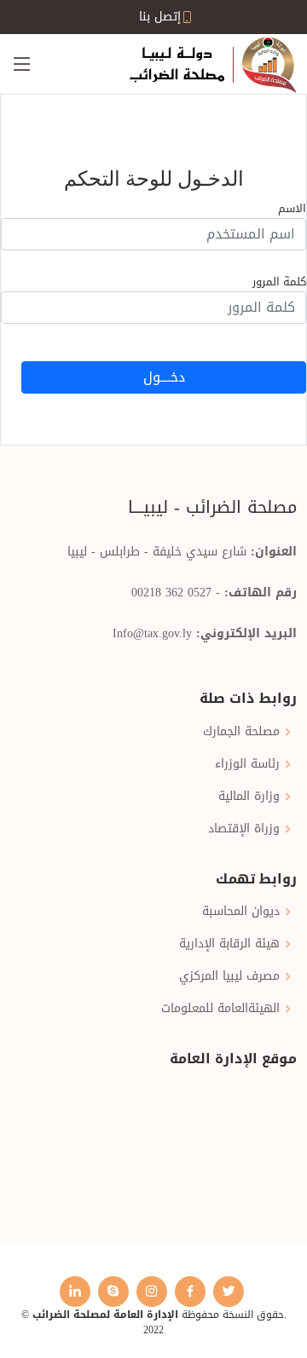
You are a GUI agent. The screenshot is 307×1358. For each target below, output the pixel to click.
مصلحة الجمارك (241, 732)
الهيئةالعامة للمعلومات (220, 1009)
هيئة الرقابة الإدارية (229, 944)
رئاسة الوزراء (247, 764)
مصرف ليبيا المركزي (229, 976)
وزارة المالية (249, 797)
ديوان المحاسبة (241, 912)
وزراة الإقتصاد (244, 829)
